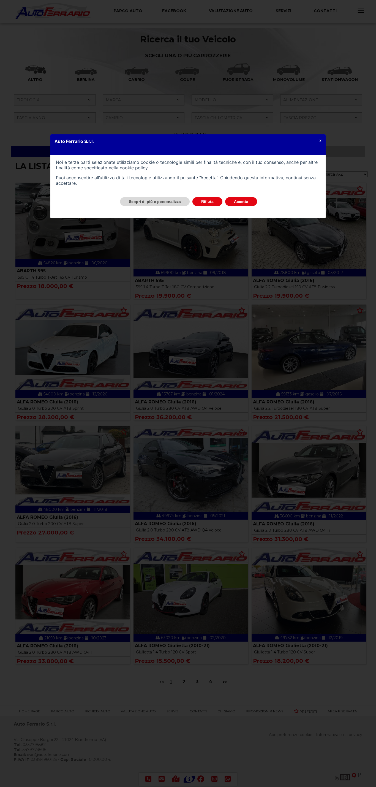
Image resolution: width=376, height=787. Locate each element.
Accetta (241, 201)
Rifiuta (207, 201)
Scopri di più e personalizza (155, 201)
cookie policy (134, 167)
